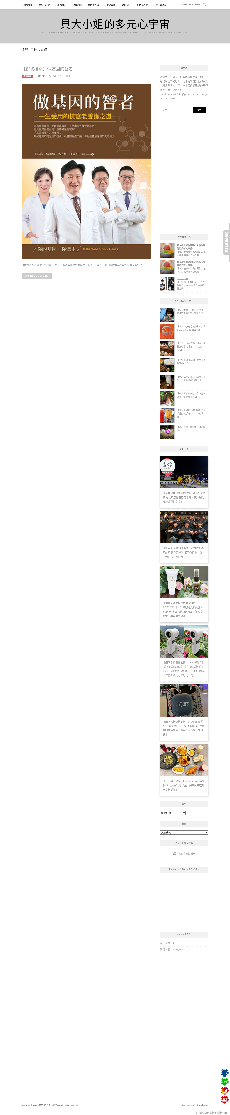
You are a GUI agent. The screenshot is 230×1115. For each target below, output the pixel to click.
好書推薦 (27, 76)
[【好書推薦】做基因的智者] (86, 170)
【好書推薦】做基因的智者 (47, 69)
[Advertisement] (184, 174)
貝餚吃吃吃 (27, 5)
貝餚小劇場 (126, 5)
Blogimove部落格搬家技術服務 (212, 1112)
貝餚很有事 (142, 5)
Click (226, 242)
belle (41, 76)
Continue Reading (37, 276)
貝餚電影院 (93, 5)
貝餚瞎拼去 (60, 5)
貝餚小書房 (109, 5)
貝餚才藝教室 (160, 5)
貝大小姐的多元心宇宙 (115, 23)
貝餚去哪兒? (44, 5)
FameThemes (202, 1105)
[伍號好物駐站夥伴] (184, 855)
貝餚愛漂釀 (77, 5)
